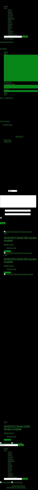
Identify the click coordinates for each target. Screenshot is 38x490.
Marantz (10, 17)
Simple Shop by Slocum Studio (16, 487)
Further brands (12, 35)
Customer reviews (9, 84)
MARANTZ (9, 98)
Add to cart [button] (7, 251)
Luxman (10, 15)
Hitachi (10, 13)
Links (5, 93)
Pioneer (10, 24)
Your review (4, 194)
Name (2, 210)
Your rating (4, 191)
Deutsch (8, 443)
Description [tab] (7, 140)
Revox (10, 26)
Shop (5, 8)
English (19, 443)
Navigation (3, 48)
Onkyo (10, 22)
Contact (6, 89)
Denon (10, 12)
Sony (9, 29)
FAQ (5, 94)
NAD (9, 20)
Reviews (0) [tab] (7, 141)
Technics (10, 31)
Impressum (11, 91)
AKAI (10, 10)
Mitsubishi (11, 19)
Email (2, 214)
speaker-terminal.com (6, 42)
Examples (11, 87)
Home (6, 6)
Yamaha (10, 33)
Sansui (10, 27)
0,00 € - (8, 38)
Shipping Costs (7, 125)
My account (7, 82)
